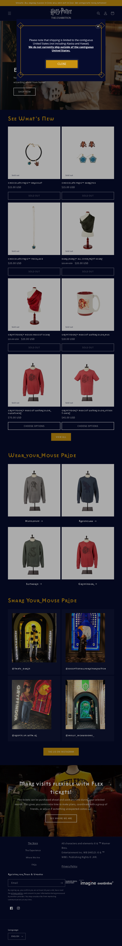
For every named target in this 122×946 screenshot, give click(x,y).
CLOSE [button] (62, 63)
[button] (98, 26)
